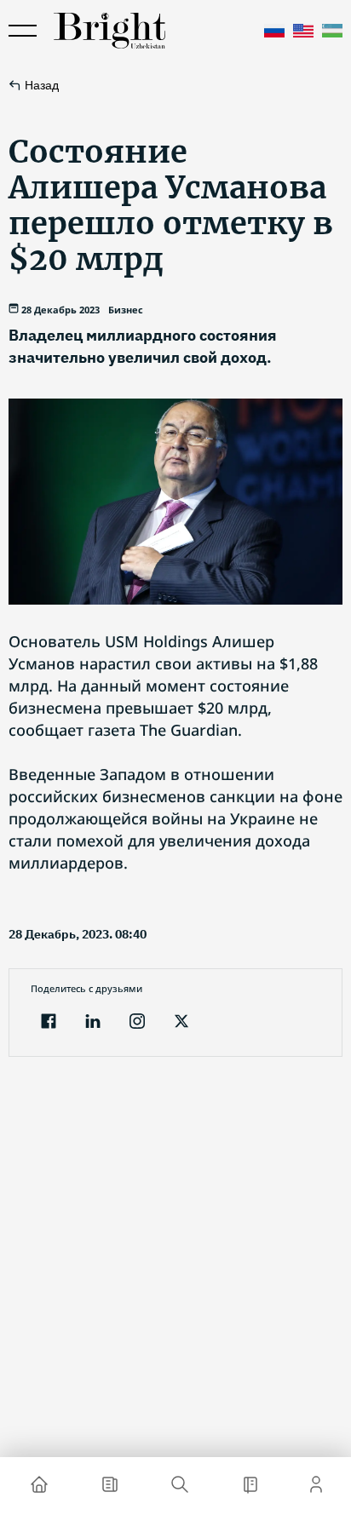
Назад (42, 85)
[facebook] (48, 1023)
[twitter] (181, 1023)
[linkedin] (93, 1023)
